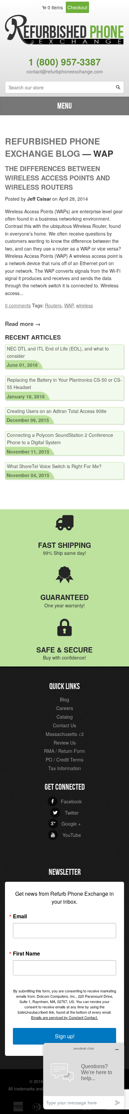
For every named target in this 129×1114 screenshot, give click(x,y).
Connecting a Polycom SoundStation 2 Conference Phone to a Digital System (60, 439)
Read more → (23, 324)
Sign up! (64, 1036)
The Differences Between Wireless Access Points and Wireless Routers (57, 178)
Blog (64, 699)
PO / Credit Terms (64, 759)
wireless (84, 305)
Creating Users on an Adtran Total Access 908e (57, 411)
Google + (66, 823)
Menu (64, 106)
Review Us (65, 742)
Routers (53, 305)
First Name (26, 953)
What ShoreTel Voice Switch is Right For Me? (54, 466)
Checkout (77, 7)
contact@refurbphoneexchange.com (64, 71)
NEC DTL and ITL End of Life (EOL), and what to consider (58, 352)
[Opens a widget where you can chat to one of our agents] (84, 1076)
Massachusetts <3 (65, 734)
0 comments (18, 305)
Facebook (66, 801)
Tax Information (64, 768)
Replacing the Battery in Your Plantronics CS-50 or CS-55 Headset (64, 383)
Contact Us (64, 725)
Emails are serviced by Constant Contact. (64, 1017)
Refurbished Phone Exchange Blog (52, 147)
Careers (64, 708)
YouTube (66, 835)
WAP (68, 305)
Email (20, 916)
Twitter (66, 812)
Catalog (65, 716)
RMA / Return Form (64, 751)
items (55, 7)
